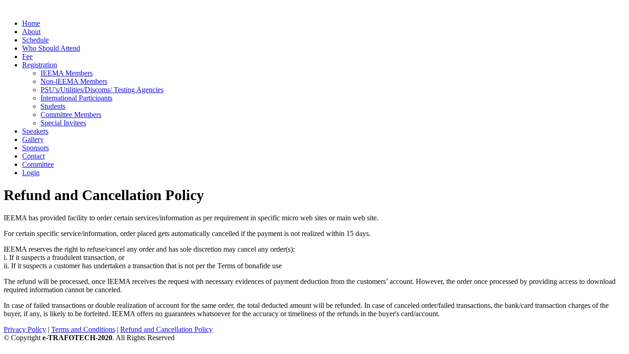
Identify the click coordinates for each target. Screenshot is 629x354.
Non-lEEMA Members (74, 81)
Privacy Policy (25, 329)
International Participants (76, 98)
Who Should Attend (51, 48)
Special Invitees (63, 123)
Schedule (35, 40)
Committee (38, 164)
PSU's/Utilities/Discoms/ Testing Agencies (102, 90)
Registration (39, 65)
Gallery (33, 139)
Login (31, 173)
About (31, 31)
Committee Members (71, 114)
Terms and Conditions (83, 329)
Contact (33, 156)
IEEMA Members (67, 73)
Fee (27, 56)
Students (53, 106)
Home (31, 23)
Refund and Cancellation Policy (166, 329)
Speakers (35, 131)
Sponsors (35, 148)
